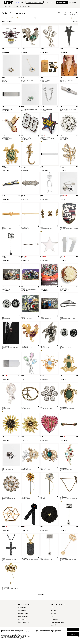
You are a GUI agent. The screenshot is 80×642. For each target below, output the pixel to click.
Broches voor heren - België (23, 622)
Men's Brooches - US (22, 610)
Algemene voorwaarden (55, 618)
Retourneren (53, 610)
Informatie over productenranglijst (57, 622)
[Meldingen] (47, 2)
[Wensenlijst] (52, 2)
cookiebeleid (21, 638)
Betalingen (53, 612)
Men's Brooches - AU (22, 605)
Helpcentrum (53, 605)
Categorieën (53, 625)
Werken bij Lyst (54, 615)
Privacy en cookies (54, 619)
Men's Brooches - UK (22, 608)
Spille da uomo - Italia (22, 619)
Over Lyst (53, 607)
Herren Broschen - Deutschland (24, 615)
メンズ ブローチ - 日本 (22, 621)
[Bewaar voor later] (19, 49)
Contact (52, 616)
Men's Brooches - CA (22, 607)
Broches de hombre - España (23, 616)
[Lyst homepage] (8, 2)
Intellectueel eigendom (55, 621)
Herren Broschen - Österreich (23, 612)
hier (69, 24)
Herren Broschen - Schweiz (23, 613)
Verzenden (53, 608)
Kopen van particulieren (55, 624)
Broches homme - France (23, 618)
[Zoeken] (27, 2)
